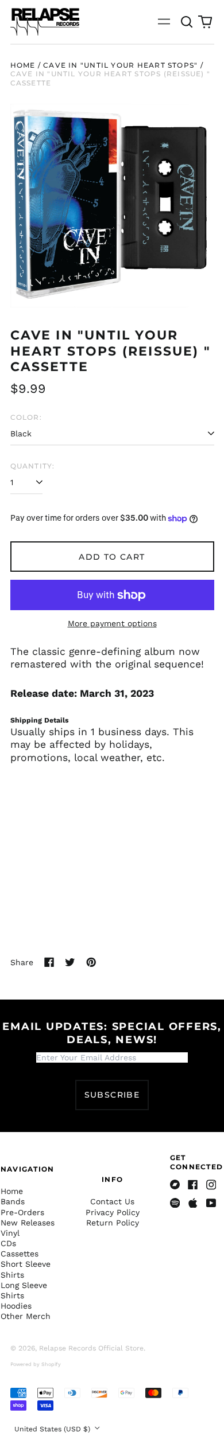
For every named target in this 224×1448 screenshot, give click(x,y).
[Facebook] (193, 1185)
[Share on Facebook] (49, 962)
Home (23, 65)
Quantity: (32, 466)
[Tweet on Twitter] (70, 962)
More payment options (112, 623)
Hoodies (16, 1305)
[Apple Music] (193, 1203)
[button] (187, 22)
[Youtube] (211, 1203)
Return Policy (112, 1222)
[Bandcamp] (175, 1185)
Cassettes (19, 1253)
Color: (26, 417)
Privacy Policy (113, 1212)
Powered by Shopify (35, 1364)
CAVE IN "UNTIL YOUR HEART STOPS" (120, 65)
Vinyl (10, 1233)
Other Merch (26, 1316)
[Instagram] (211, 1185)
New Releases (28, 1222)
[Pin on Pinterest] (91, 962)
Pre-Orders (22, 1212)
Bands (13, 1201)
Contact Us (112, 1201)
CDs (8, 1243)
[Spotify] (175, 1203)
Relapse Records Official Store (91, 1348)
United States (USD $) (53, 1429)
